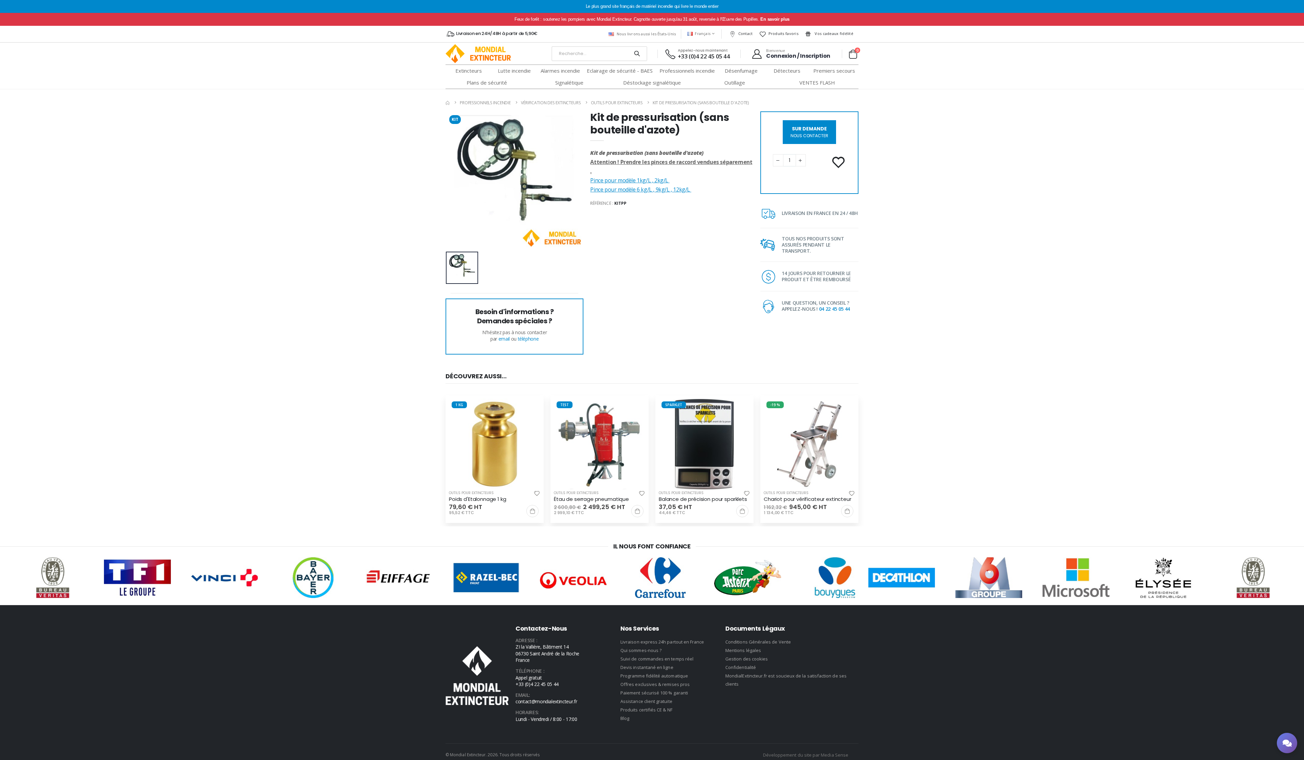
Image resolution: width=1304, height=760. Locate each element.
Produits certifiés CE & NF (646, 710)
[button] (852, 54)
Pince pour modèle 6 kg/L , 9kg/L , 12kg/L (640, 189)
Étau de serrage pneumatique (591, 499)
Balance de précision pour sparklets (703, 499)
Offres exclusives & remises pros (655, 684)
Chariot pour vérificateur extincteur (807, 499)
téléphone (528, 339)
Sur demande (809, 132)
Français (702, 33)
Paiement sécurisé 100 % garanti (654, 693)
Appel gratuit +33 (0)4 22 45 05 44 (537, 681)
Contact (745, 33)
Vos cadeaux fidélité (833, 33)
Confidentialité (740, 667)
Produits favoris (783, 33)
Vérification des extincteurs (551, 103)
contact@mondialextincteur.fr (546, 701)
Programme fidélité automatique (654, 676)
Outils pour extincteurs (616, 103)
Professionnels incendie (485, 103)
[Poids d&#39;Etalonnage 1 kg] (494, 444)
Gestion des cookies (746, 659)
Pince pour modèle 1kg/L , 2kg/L (629, 180)
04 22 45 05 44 (834, 309)
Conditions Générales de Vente (758, 642)
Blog (624, 718)
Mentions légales (743, 650)
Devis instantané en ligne (646, 667)
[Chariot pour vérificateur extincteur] (809, 444)
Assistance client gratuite (646, 701)
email (504, 339)
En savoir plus (774, 19)
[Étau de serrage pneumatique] (599, 444)
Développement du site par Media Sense (805, 755)
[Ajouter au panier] (532, 511)
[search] (637, 53)
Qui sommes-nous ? (641, 650)
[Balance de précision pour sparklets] (704, 444)
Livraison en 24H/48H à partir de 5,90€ (496, 33)
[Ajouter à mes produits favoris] (839, 162)
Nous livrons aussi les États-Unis (646, 33)
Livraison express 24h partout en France (662, 642)
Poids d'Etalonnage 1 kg (477, 499)
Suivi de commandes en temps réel (656, 659)
